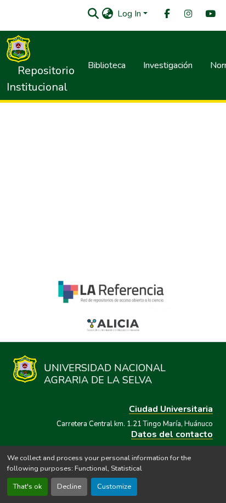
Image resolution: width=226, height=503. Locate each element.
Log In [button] (130, 14)
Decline (69, 486)
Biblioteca (107, 65)
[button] (93, 13)
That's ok (27, 486)
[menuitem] (166, 14)
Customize (114, 486)
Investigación (168, 65)
